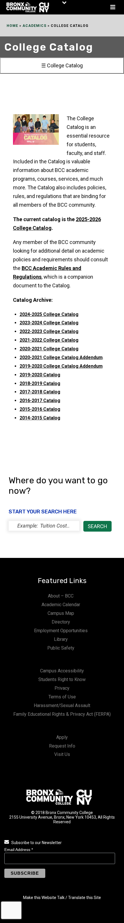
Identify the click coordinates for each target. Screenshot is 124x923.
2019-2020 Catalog (40, 375)
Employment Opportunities (61, 630)
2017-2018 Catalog (40, 392)
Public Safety (60, 648)
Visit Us (62, 754)
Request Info (62, 746)
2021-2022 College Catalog (49, 340)
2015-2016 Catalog (40, 409)
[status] (44, 526)
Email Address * (18, 849)
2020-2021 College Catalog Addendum (61, 357)
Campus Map (61, 613)
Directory (61, 622)
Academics (34, 26)
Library (61, 639)
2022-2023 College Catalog (49, 331)
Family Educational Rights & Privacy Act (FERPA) (62, 714)
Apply (62, 737)
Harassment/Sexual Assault (62, 705)
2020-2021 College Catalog (49, 349)
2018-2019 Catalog (40, 383)
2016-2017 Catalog (40, 400)
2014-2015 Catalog (40, 418)
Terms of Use (62, 697)
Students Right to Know (62, 679)
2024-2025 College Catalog (49, 314)
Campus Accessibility (62, 671)
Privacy (62, 688)
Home (12, 26)
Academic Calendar (61, 604)
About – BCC (61, 596)
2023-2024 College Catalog (49, 322)
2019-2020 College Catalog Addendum (61, 366)
